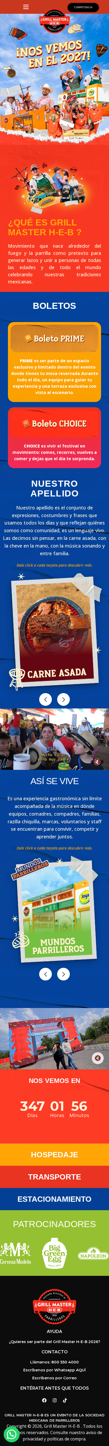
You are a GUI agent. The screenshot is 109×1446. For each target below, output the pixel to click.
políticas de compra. (66, 1439)
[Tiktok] (64, 1400)
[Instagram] (54, 1400)
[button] (45, 699)
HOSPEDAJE (54, 1154)
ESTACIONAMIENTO (54, 1199)
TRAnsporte (54, 1177)
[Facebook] (44, 1400)
